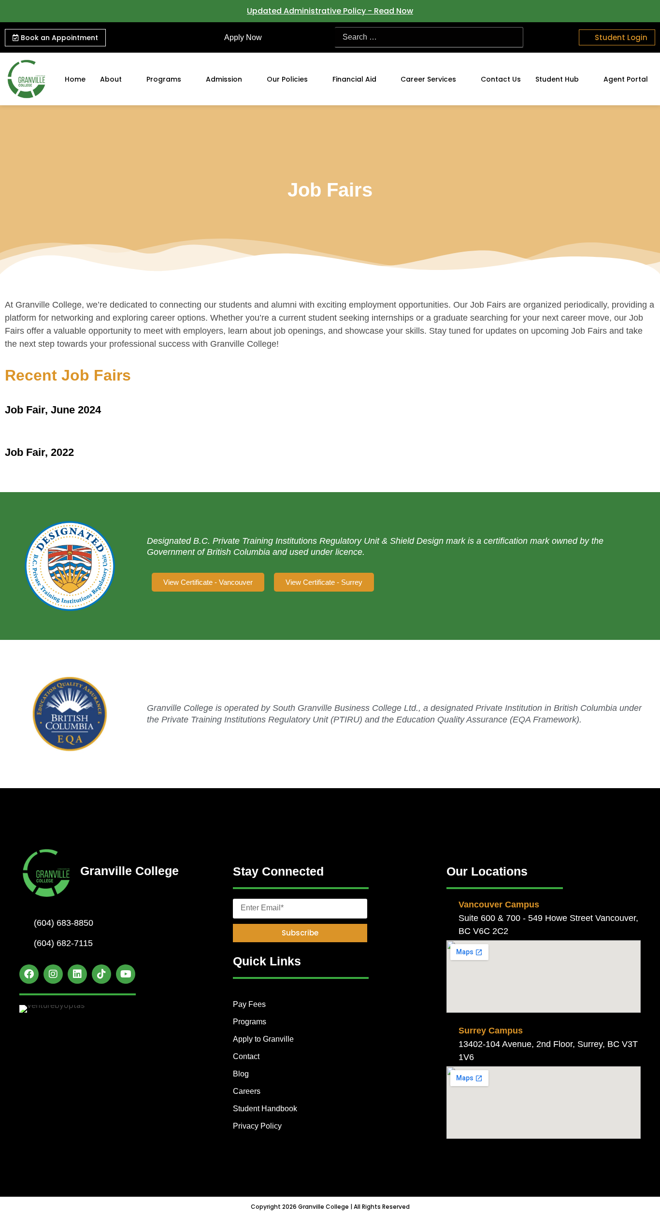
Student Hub (557, 79)
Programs (163, 79)
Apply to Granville (263, 1039)
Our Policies (287, 79)
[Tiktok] (101, 974)
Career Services (428, 79)
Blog (241, 1074)
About (111, 79)
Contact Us (501, 79)
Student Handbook (265, 1108)
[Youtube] (125, 974)
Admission (224, 79)
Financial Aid (354, 79)
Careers (246, 1091)
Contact (246, 1056)
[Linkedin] (77, 974)
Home (75, 79)
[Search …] (429, 37)
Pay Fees (249, 1004)
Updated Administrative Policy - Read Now (330, 10)
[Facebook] (29, 974)
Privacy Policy (257, 1126)
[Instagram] (53, 974)
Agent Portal (625, 79)
